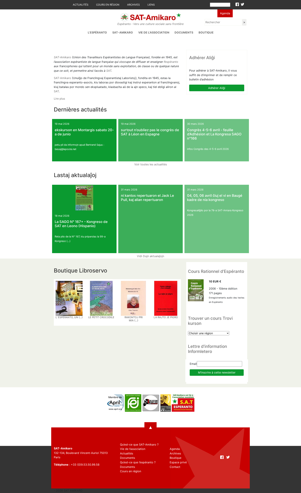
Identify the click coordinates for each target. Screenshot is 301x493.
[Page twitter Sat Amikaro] (242, 4)
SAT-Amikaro (62, 57)
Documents (184, 32)
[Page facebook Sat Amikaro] (237, 4)
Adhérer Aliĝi (216, 88)
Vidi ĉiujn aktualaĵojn (150, 256)
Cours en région (107, 4)
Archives (133, 4)
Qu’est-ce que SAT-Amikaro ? (139, 444)
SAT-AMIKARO (122, 32)
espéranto (171, 62)
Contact (175, 467)
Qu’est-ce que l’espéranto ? (138, 462)
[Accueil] (150, 17)
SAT (108, 70)
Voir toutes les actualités (150, 164)
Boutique (206, 32)
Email (193, 363)
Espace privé (178, 462)
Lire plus (59, 98)
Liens (151, 4)
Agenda (225, 13)
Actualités (80, 4)
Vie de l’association (153, 32)
